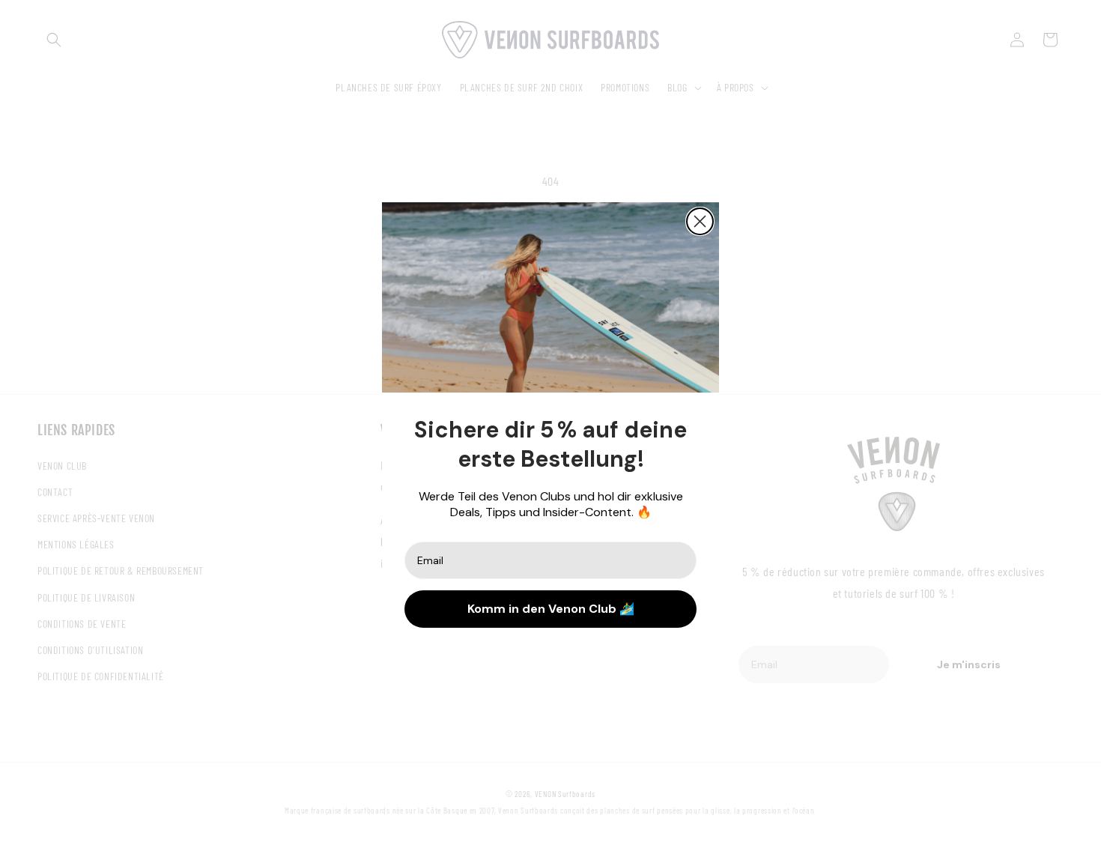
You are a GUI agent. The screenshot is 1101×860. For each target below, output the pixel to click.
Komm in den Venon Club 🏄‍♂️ (550, 609)
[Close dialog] (700, 221)
